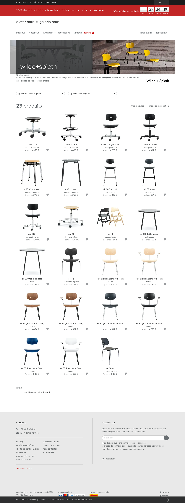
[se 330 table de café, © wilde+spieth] (32, 274)
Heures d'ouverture (51, 445)
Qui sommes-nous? (51, 442)
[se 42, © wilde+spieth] (71, 274)
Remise (87, 33)
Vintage (78, 33)
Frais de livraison (23, 460)
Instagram (110, 459)
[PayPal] (71, 495)
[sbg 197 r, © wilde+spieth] (32, 229)
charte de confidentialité (82, 500)
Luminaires (48, 33)
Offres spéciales (136, 106)
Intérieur (20, 33)
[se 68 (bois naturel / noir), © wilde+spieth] (32, 319)
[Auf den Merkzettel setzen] (48, 150)
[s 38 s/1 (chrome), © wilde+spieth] (32, 185)
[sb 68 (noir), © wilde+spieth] (149, 185)
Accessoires (64, 33)
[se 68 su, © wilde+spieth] (110, 364)
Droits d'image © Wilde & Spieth (36, 392)
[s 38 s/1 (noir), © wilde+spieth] (71, 185)
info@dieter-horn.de (29, 433)
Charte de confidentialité (27, 449)
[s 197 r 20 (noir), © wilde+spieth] (149, 140)
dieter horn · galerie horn (37, 22)
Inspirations (146, 33)
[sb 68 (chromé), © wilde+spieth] (110, 185)
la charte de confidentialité (114, 446)
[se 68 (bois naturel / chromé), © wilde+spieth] (110, 274)
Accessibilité (48, 452)
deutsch (165, 492)
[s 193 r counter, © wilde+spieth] (71, 140)
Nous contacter (50, 449)
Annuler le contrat (24, 469)
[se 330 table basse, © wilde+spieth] (149, 229)
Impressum (21, 452)
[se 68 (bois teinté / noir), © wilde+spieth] (32, 364)
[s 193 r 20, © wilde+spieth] (32, 140)
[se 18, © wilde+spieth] (110, 229)
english (165, 496)
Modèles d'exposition (159, 106)
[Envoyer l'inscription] (166, 437)
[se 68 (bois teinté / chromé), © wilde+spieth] (110, 319)
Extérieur (34, 33)
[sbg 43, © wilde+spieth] (71, 229)
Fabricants (161, 33)
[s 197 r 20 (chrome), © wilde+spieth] (110, 140)
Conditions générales (25, 445)
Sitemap (19, 442)
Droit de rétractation (25, 456)
